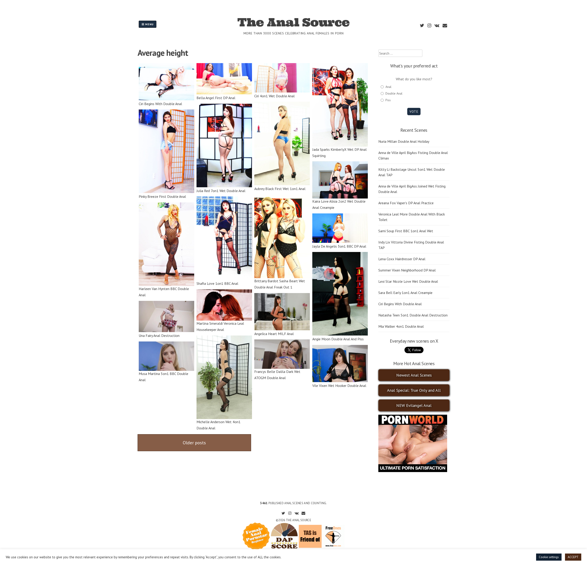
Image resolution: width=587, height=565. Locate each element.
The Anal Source (293, 22)
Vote (414, 111)
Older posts (194, 443)
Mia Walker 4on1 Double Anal (401, 326)
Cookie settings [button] (549, 557)
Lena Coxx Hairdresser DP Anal (401, 259)
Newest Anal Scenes (414, 375)
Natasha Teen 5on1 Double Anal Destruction (413, 315)
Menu (149, 24)
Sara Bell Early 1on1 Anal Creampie (405, 292)
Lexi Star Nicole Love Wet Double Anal (408, 281)
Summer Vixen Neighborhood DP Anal (407, 270)
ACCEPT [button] (573, 557)
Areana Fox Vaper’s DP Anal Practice (406, 203)
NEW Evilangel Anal (414, 405)
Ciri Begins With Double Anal (400, 304)
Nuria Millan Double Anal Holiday (403, 141)
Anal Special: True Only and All (414, 390)
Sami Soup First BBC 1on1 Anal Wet (405, 231)
